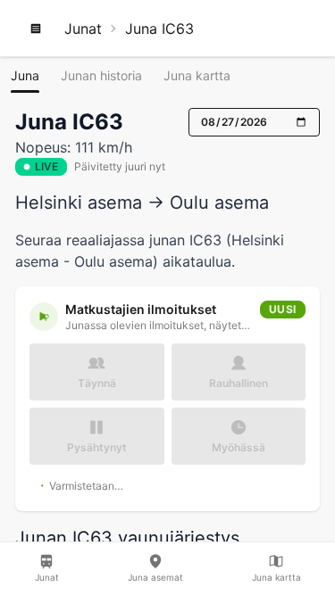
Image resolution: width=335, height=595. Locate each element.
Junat (83, 28)
